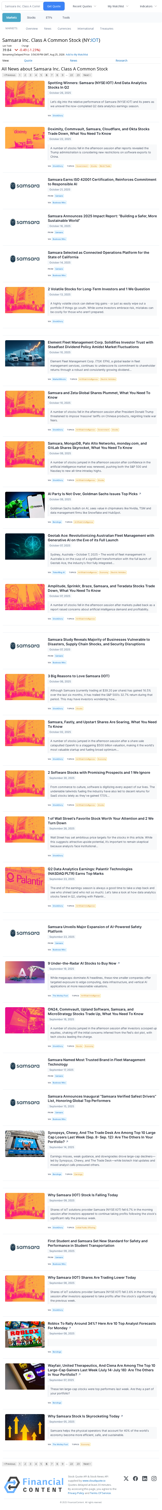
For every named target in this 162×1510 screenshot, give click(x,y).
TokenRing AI (59, 572)
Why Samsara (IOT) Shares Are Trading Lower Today (92, 1277)
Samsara (59, 196)
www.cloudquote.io (94, 1480)
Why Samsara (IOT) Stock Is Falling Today (83, 1195)
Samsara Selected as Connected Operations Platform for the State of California (98, 254)
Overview (32, 28)
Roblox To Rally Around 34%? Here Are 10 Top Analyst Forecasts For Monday (102, 1325)
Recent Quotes (82, 6)
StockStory (58, 115)
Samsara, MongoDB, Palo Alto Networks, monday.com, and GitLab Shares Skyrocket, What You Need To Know (97, 445)
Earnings (78, 1174)
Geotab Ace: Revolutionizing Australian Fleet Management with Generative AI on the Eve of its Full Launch (101, 537)
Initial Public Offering (85, 1227)
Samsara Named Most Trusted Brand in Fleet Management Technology (96, 1062)
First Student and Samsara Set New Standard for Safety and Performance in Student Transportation (98, 1243)
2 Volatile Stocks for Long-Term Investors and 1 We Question (99, 289)
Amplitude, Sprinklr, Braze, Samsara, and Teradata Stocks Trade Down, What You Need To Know (101, 588)
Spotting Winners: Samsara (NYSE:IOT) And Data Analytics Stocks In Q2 (97, 85)
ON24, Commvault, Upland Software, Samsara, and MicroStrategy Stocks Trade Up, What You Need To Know (95, 1011)
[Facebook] (135, 1484)
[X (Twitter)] (126, 1484)
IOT (95, 40)
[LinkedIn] (145, 1484)
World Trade (105, 166)
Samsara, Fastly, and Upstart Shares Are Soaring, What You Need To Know (102, 724)
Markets (11, 17)
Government (82, 166)
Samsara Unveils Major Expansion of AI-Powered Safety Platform (95, 929)
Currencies (64, 28)
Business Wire (59, 202)
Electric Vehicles (108, 379)
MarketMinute (59, 379)
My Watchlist (116, 6)
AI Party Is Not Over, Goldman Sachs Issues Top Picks (94, 494)
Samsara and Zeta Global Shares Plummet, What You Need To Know (99, 395)
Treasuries (106, 28)
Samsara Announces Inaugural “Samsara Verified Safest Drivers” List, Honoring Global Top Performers (102, 1098)
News (47, 28)
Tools (66, 17)
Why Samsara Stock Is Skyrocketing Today (85, 1416)
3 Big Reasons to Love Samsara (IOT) (79, 676)
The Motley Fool (60, 996)
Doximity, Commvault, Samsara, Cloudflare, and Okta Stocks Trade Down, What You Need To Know (99, 131)
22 (71, 75)
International (85, 28)
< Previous (9, 75)
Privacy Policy (76, 1493)
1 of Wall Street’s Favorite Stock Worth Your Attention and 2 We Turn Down (101, 820)
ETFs (49, 17)
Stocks (31, 17)
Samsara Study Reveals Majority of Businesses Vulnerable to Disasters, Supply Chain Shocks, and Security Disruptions (99, 641)
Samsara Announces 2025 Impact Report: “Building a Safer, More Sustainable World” (102, 218)
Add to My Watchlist (77, 54)
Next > (87, 75)
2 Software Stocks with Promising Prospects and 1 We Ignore (99, 772)
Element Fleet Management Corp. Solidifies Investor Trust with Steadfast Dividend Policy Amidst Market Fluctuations (100, 344)
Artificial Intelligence (88, 379)
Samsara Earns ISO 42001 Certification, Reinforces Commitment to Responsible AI (102, 181)
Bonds (79, 1046)
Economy (104, 572)
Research (121, 60)
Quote (28, 60)
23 (78, 75)
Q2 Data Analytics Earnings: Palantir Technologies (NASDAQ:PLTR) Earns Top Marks (90, 871)
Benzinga (57, 522)
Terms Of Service (100, 1493)
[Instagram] (154, 1484)
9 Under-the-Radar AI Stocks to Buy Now (84, 963)
